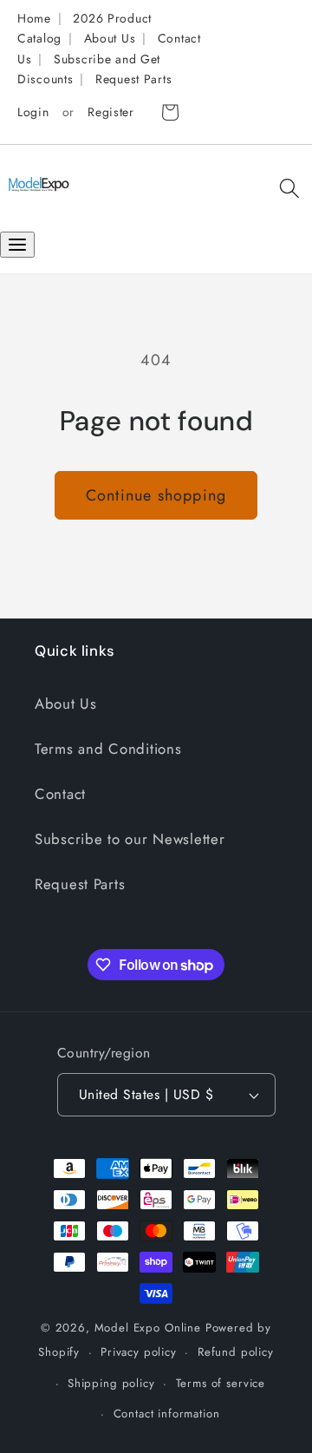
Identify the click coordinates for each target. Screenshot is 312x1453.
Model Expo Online (147, 1327)
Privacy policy (139, 1352)
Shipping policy (111, 1383)
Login (33, 112)
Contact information (167, 1413)
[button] (289, 189)
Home (34, 18)
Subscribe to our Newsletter (129, 838)
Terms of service (220, 1383)
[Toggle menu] (17, 245)
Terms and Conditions (108, 748)
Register (111, 112)
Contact (60, 793)
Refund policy (236, 1352)
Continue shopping (156, 495)
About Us (110, 38)
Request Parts (133, 79)
